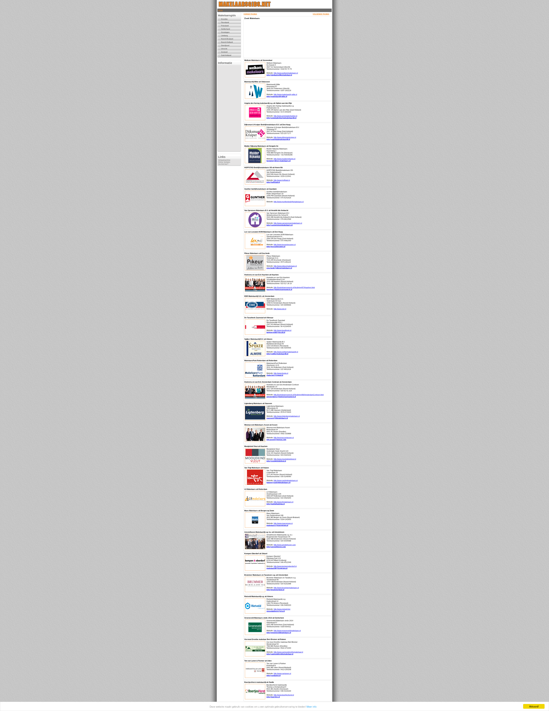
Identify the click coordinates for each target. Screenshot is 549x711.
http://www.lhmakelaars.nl (283, 502)
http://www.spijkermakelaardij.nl (286, 352)
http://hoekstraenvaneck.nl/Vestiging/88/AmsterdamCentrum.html (299, 395)
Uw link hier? (223, 164)
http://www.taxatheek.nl (282, 330)
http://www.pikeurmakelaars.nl (285, 266)
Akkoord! (534, 706)
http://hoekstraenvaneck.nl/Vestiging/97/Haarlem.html (294, 288)
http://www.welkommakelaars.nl (286, 73)
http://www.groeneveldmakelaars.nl (287, 631)
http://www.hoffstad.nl (282, 180)
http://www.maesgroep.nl (283, 523)
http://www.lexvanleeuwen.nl (285, 245)
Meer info (312, 706)
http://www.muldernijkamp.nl (284, 159)
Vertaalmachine (224, 160)
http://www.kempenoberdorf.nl (285, 566)
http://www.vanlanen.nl (282, 674)
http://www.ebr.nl (280, 309)
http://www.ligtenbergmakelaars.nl (287, 416)
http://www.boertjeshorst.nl (284, 695)
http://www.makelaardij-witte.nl (285, 95)
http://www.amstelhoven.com (285, 545)
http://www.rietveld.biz (282, 609)
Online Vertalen (224, 162)
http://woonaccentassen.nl (284, 438)
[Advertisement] (229, 108)
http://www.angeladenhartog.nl (285, 116)
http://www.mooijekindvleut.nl (285, 459)
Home (220, 10)
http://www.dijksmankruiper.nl (285, 137)
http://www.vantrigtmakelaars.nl (286, 481)
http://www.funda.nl (281, 373)
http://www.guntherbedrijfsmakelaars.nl (289, 202)
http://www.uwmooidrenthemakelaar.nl (288, 652)
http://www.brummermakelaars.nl (286, 588)
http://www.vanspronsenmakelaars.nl (288, 223)
